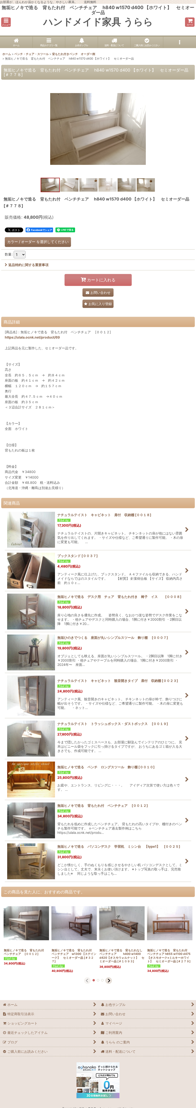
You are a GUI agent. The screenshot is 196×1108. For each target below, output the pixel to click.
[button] (6, 22)
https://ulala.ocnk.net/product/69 (32, 337)
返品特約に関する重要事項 (28, 265)
